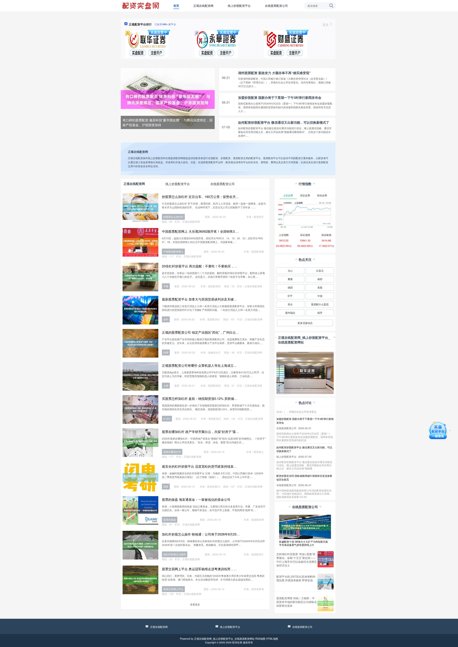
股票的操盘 (169, 519)
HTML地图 (272, 638)
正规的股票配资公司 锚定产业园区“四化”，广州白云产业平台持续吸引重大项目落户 (221, 332)
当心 (290, 270)
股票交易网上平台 (173, 589)
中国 (319, 296)
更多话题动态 (305, 323)
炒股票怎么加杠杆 (173, 217)
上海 (165, 385)
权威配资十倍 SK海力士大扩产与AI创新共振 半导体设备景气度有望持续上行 (303, 543)
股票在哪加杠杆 (172, 452)
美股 (319, 287)
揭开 (319, 312)
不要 (165, 286)
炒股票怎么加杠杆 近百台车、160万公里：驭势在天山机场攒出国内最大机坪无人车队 (223, 196)
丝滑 (165, 352)
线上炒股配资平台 (239, 6)
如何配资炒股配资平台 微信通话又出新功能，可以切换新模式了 (283, 122)
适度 (165, 486)
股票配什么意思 (320, 304)
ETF (290, 296)
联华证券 (237, 642)
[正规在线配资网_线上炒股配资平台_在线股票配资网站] (141, 5)
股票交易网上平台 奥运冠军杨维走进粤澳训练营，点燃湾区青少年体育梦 (214, 568)
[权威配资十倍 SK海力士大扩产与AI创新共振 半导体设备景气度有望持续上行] (305, 526)
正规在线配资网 (203, 6)
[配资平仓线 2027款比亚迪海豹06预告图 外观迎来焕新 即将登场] (326, 582)
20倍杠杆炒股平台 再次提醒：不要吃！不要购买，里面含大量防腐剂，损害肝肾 (219, 266)
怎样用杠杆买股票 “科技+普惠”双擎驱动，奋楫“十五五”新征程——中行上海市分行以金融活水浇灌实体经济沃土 (296, 559)
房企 (290, 304)
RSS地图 (260, 638)
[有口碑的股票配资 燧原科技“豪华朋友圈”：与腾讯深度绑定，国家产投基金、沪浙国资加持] (168, 99)
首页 (176, 6)
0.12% (166, 418)
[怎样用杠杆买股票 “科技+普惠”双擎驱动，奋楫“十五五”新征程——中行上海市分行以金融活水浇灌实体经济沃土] (326, 559)
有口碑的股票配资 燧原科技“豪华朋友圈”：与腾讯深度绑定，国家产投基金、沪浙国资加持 (168, 122)
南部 (319, 279)
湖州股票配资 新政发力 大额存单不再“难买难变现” (274, 73)
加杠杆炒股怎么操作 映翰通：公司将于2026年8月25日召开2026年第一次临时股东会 (222, 534)
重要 (290, 279)
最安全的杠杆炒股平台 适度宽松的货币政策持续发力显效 (202, 466)
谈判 (165, 319)
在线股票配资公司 (276, 6)
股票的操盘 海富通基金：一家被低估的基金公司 (196, 499)
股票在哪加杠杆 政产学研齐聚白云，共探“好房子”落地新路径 (205, 431)
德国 (290, 287)
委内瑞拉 (290, 312)
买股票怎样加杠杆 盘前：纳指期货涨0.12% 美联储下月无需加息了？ (211, 398)
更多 (326, 24)
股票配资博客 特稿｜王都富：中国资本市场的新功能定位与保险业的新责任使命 (296, 601)
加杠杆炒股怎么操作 (174, 554)
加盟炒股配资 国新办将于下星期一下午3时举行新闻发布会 (279, 97)
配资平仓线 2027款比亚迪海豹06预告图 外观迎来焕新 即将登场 (295, 578)
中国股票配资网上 (173, 251)
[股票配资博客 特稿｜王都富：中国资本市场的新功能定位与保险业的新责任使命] (326, 603)
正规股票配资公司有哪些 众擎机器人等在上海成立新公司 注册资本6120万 (214, 365)
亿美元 (320, 270)
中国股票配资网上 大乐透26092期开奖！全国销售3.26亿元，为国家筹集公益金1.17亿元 (224, 231)
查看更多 (195, 604)
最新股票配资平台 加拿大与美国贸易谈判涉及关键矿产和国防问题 (209, 299)
